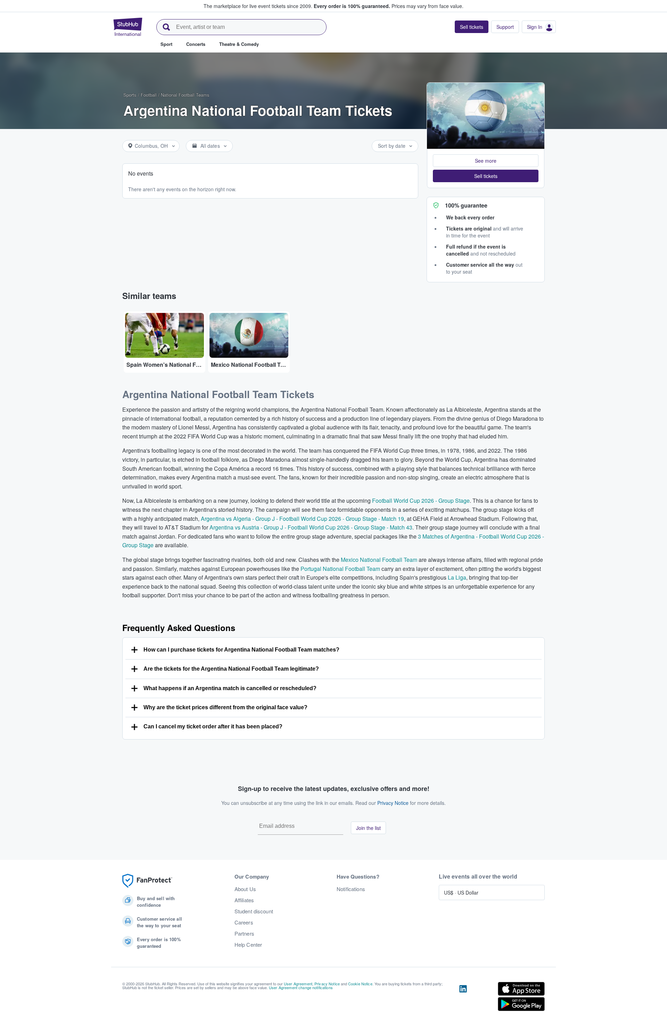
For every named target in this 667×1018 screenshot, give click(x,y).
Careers (243, 922)
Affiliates (244, 900)
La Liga (457, 577)
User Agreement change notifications (301, 987)
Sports (130, 94)
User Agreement (298, 983)
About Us (245, 889)
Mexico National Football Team (379, 560)
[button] (485, 160)
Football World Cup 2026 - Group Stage (421, 500)
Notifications (351, 889)
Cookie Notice (360, 983)
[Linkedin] (463, 998)
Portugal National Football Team (340, 569)
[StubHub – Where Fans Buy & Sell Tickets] (128, 26)
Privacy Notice (393, 802)
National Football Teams (185, 94)
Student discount (253, 911)
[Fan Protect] (147, 881)
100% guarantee (466, 205)
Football (149, 94)
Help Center (248, 944)
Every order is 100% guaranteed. (352, 5)
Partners (244, 933)
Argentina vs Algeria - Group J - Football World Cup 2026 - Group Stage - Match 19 (302, 519)
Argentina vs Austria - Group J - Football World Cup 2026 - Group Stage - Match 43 (310, 527)
